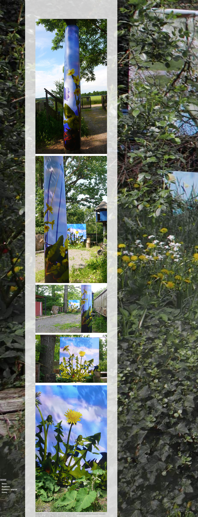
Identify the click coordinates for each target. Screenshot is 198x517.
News (4, 484)
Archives (6, 487)
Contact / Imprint (9, 489)
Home (4, 492)
